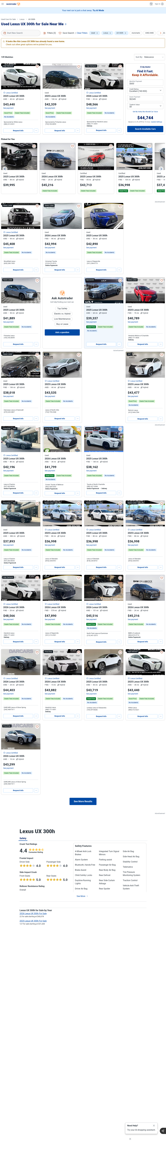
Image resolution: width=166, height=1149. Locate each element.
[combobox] (20, 33)
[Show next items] (160, 33)
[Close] (153, 1125)
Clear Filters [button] (82, 33)
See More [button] (81, 896)
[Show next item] (118, 290)
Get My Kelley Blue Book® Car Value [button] (145, 112)
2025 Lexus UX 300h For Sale (33, 921)
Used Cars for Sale (8, 19)
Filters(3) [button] (51, 33)
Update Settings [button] (156, 122)
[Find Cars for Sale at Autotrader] (13, 4)
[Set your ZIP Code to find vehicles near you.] (66, 24)
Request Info (18, 131)
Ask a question (62, 332)
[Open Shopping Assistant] (163, 1131)
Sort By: (139, 57)
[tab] (23, 838)
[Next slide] (161, 169)
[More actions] (36, 131)
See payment (8, 108)
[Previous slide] (5, 169)
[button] (151, 4)
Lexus (22, 19)
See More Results (83, 801)
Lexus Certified (12, 93)
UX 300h (31, 19)
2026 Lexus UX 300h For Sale (33, 913)
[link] (9, 116)
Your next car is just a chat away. (83, 10)
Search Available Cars (145, 129)
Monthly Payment (135, 81)
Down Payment (134, 97)
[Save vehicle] (37, 67)
